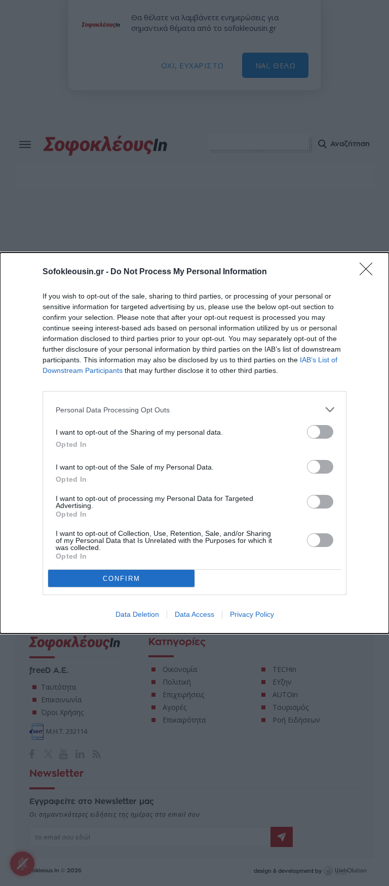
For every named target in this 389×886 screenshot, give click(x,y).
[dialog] (194, 443)
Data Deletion (137, 614)
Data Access (194, 614)
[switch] (320, 432)
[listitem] (194, 409)
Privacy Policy (252, 614)
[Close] (369, 272)
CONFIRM (121, 578)
